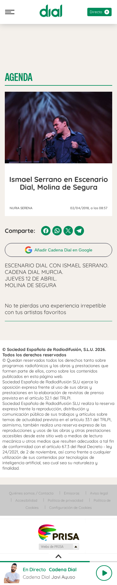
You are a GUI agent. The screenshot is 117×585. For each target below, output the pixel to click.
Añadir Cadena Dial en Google (63, 250)
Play (104, 573)
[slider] (58, 561)
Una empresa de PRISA (58, 532)
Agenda (18, 77)
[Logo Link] (51, 10)
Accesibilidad (26, 500)
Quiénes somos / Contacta (31, 493)
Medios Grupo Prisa (58, 546)
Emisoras (72, 493)
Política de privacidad (65, 500)
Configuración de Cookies (70, 507)
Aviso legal (99, 493)
